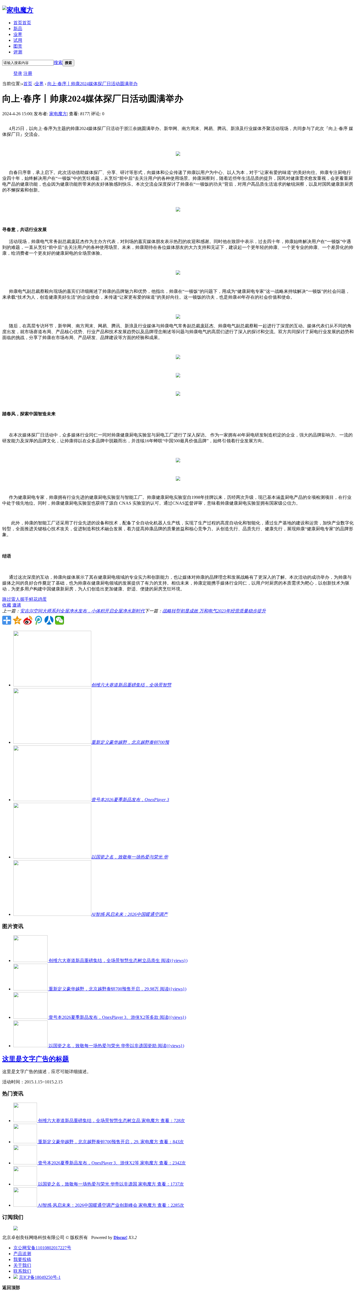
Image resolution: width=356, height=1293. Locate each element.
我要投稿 (22, 1259)
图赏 (17, 46)
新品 (17, 28)
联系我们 (22, 1271)
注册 (27, 73)
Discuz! (120, 1237)
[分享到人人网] (48, 620)
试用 (17, 40)
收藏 (6, 605)
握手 (24, 599)
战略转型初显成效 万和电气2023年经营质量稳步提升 (214, 611)
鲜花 (33, 599)
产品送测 (22, 1253)
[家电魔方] (17, 10)
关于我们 (22, 1265)
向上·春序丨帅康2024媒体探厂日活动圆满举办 (92, 83)
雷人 (15, 599)
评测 (17, 52)
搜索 (58, 62)
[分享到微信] (59, 620)
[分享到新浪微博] (27, 620)
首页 (22, 22)
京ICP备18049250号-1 (40, 1277)
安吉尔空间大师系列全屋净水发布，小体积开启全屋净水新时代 (82, 611)
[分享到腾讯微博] (38, 620)
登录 (17, 73)
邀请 (16, 605)
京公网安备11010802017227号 (42, 1247)
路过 (6, 599)
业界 (17, 34)
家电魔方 (58, 113)
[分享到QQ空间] (17, 620)
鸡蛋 (42, 599)
